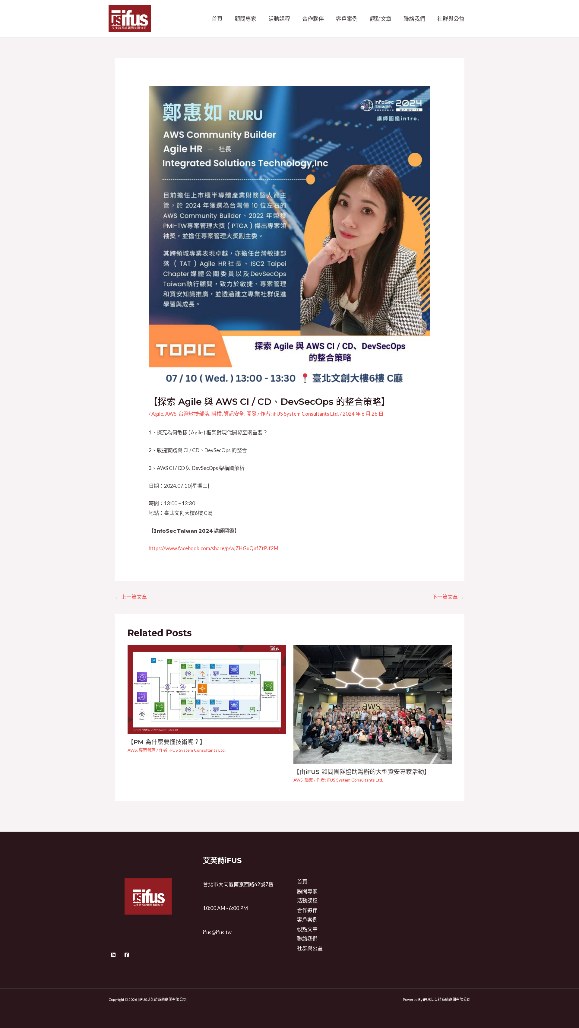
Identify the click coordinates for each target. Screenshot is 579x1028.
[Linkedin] (113, 955)
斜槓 (216, 414)
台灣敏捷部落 (194, 414)
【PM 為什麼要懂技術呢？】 (167, 742)
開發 (251, 414)
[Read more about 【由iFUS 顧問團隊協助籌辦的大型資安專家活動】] (372, 703)
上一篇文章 (131, 597)
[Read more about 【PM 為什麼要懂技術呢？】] (207, 689)
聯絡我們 (414, 18)
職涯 (309, 779)
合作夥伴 (313, 18)
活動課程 (279, 18)
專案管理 (147, 750)
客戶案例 (347, 18)
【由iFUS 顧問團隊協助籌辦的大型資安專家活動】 (361, 772)
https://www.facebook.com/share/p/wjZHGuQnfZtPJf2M (213, 548)
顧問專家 (245, 18)
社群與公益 (450, 18)
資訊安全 (234, 414)
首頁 (217, 18)
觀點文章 (380, 18)
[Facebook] (126, 955)
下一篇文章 (448, 597)
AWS (170, 414)
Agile (157, 414)
